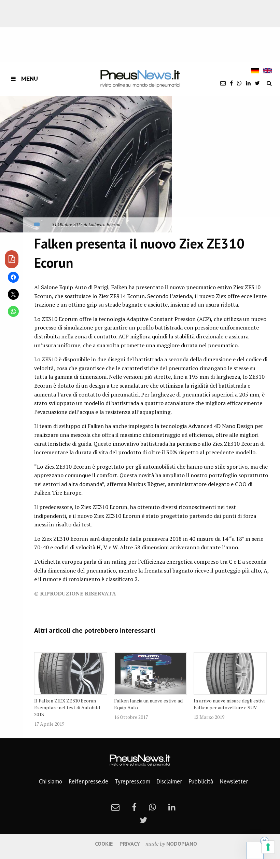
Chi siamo (50, 781)
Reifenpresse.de (88, 781)
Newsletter (234, 781)
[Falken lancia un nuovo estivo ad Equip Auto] (150, 673)
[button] (86, 164)
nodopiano (181, 843)
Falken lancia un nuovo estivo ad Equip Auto (148, 704)
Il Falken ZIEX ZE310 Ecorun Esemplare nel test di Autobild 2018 (67, 707)
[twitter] (257, 83)
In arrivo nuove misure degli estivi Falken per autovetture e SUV (229, 704)
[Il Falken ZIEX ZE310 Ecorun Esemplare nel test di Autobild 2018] (70, 673)
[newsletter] (223, 83)
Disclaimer (169, 781)
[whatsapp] (239, 83)
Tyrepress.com (132, 781)
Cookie (104, 843)
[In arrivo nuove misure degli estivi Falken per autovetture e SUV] (230, 673)
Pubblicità (200, 781)
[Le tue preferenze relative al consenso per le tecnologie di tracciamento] (268, 847)
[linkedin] (248, 83)
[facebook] (231, 83)
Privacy (130, 843)
